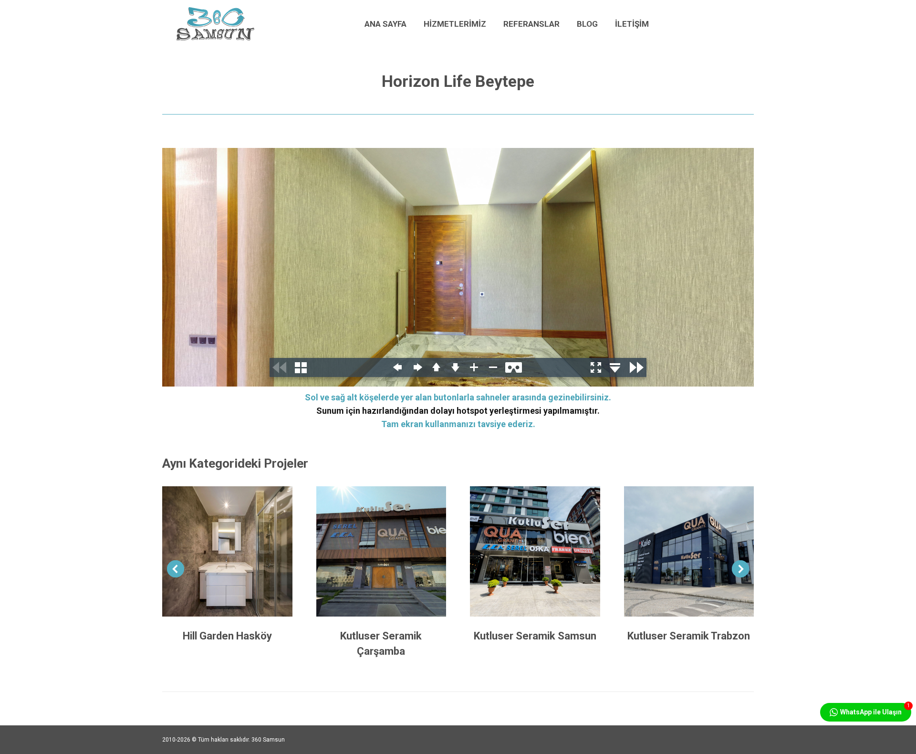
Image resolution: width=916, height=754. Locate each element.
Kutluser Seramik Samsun (535, 636)
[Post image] (227, 551)
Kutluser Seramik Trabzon (688, 636)
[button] (175, 568)
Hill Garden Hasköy (227, 636)
